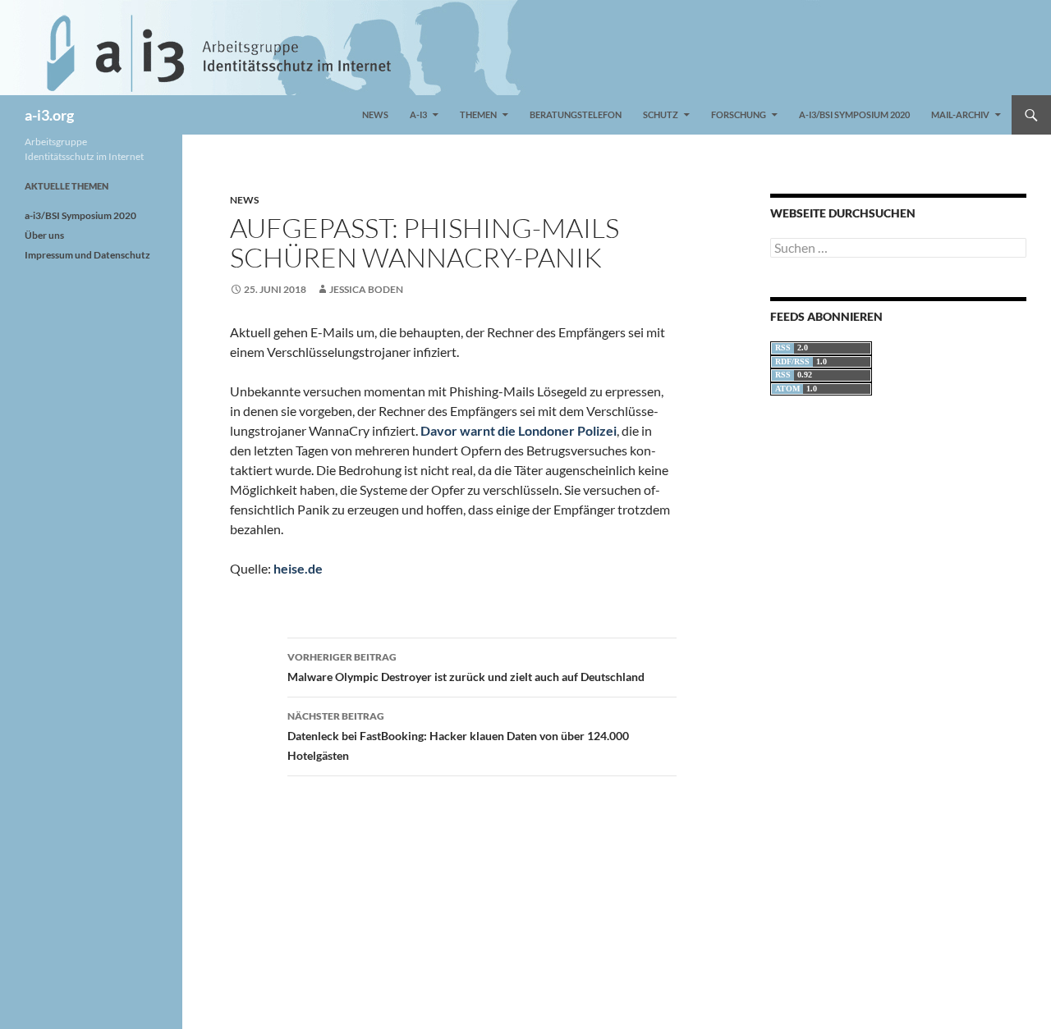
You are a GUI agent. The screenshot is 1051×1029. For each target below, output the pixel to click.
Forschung (738, 114)
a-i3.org (49, 115)
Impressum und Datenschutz (87, 255)
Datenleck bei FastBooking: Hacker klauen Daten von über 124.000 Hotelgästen (458, 736)
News (375, 114)
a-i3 (418, 114)
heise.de (298, 568)
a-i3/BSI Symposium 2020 (854, 114)
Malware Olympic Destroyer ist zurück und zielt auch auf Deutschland (466, 667)
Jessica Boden (366, 289)
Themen (478, 114)
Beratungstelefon (576, 114)
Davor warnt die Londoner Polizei (518, 430)
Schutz (660, 114)
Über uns (44, 235)
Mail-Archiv (960, 114)
